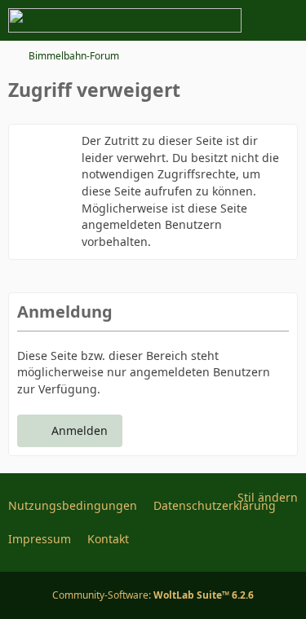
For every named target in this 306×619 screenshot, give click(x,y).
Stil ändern (267, 497)
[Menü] (284, 20)
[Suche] (203, 20)
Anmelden (79, 430)
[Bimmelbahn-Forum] (125, 20)
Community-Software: (153, 595)
